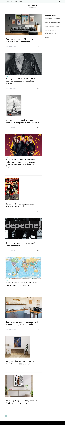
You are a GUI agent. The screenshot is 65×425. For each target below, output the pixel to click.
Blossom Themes (44, 423)
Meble (12, 1)
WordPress (55, 423)
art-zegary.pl (32, 6)
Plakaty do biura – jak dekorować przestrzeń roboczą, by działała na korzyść (20, 81)
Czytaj (38, 46)
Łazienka (7, 1)
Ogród (16, 1)
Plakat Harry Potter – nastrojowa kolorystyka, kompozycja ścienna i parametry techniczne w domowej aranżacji (52, 32)
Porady (21, 1)
